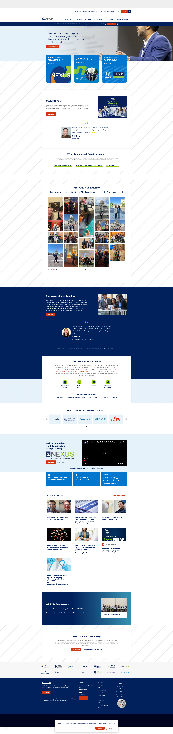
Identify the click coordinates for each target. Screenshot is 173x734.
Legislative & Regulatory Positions (92, 649)
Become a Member (53, 46)
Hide (2, 728)
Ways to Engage (69, 19)
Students (93, 385)
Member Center (110, 11)
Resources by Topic (51, 612)
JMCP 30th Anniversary (111, 614)
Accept (100, 728)
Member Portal (101, 700)
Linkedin (121, 689)
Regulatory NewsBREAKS (73, 609)
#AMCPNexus (61, 462)
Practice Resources (53, 609)
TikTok (120, 694)
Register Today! (79, 62)
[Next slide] (126, 419)
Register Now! (51, 63)
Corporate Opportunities (123, 19)
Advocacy (111, 19)
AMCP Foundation (83, 11)
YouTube (121, 697)
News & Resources (101, 19)
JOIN (124, 11)
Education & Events (89, 19)
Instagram (121, 691)
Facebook (121, 683)
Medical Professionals (79, 386)
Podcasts (90, 612)
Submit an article (46, 699)
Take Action (76, 649)
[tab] (86, 426)
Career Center (101, 692)
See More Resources (119, 495)
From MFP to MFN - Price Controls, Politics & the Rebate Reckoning (111, 479)
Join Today (50, 314)
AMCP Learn (100, 685)
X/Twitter (121, 686)
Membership (79, 19)
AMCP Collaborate (102, 690)
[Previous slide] (47, 419)
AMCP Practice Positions (79, 612)
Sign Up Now (107, 63)
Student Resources (64, 612)
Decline (111, 728)
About (76, 11)
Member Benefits (101, 695)
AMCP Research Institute (94, 11)
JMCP (105, 11)
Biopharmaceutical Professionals (108, 386)
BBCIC (102, 11)
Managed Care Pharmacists (65, 386)
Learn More (111, 24)
